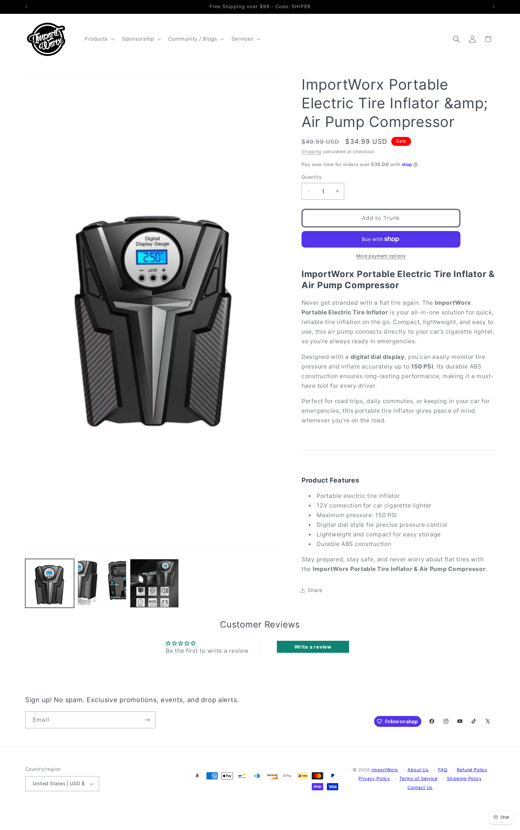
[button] (99, 39)
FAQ (442, 769)
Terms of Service (418, 778)
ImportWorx (385, 769)
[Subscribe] (147, 719)
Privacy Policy (374, 778)
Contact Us (420, 787)
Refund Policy (472, 769)
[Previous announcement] (26, 7)
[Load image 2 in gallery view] (102, 583)
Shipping (311, 151)
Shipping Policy (464, 778)
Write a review (313, 647)
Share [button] (315, 590)
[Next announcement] (493, 7)
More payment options (381, 255)
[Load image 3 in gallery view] (154, 583)
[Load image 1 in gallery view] (49, 583)
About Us (418, 769)
